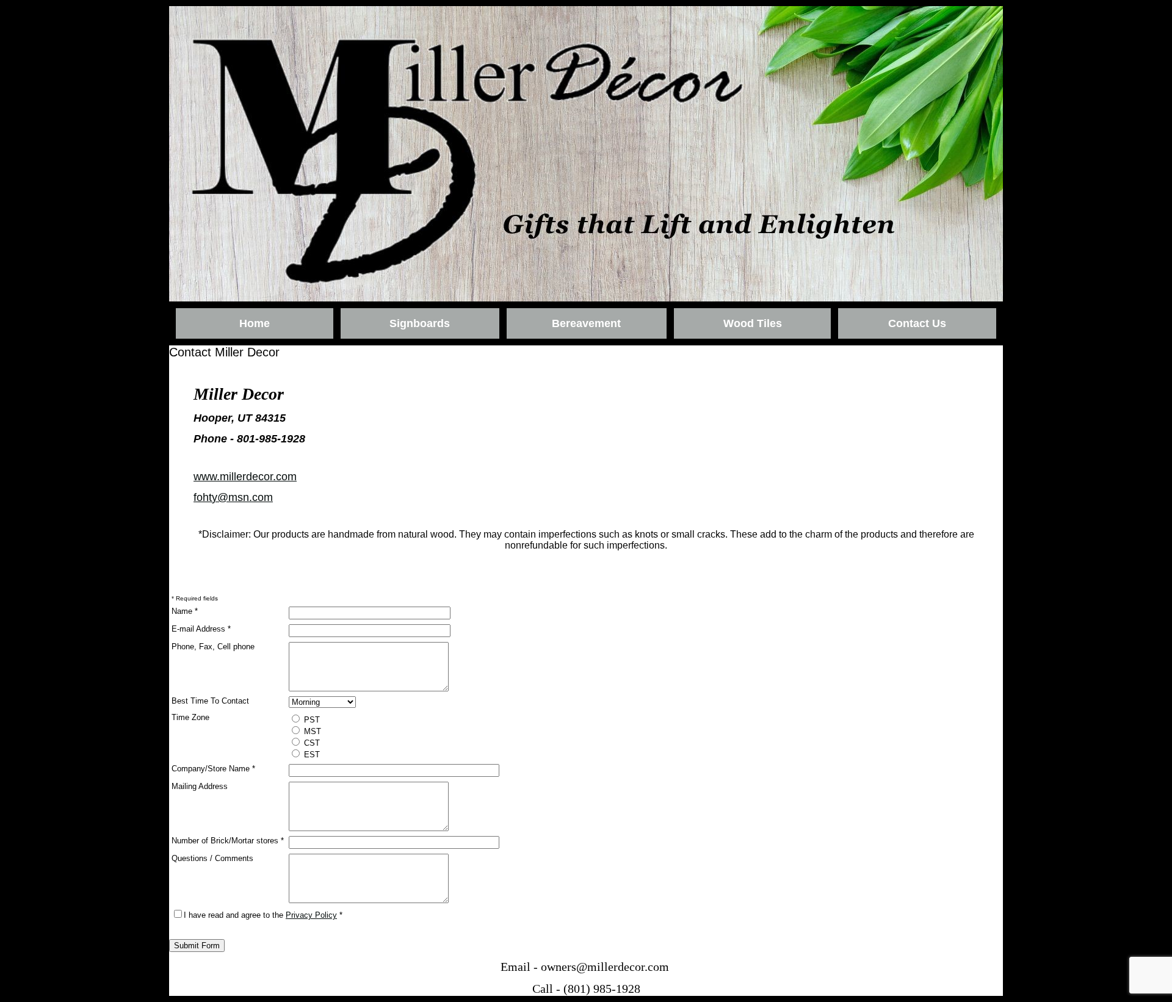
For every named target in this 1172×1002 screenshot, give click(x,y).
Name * (185, 611)
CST (311, 743)
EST (311, 754)
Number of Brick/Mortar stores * (228, 840)
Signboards (419, 323)
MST (311, 731)
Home (254, 323)
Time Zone (190, 717)
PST (311, 719)
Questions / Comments (212, 858)
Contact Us (917, 323)
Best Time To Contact (210, 700)
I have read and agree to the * (263, 915)
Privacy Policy (311, 915)
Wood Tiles (752, 323)
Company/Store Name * (213, 768)
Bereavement (586, 323)
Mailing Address (200, 786)
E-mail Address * (201, 628)
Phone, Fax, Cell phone (213, 646)
